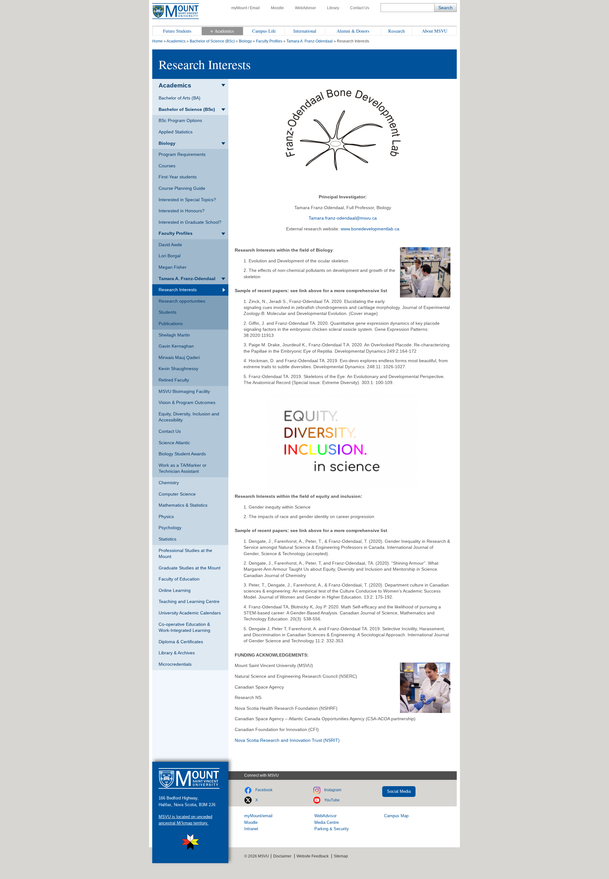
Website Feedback (313, 856)
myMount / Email (245, 8)
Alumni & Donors (353, 31)
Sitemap (341, 856)
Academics (224, 31)
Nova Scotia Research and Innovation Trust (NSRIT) (287, 740)
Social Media (399, 791)
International (304, 31)
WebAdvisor (305, 8)
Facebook (263, 790)
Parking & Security (331, 828)
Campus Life (264, 31)
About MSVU (434, 31)
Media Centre (326, 822)
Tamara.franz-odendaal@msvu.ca (343, 218)
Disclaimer (282, 856)
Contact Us (359, 8)
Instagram (332, 790)
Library (333, 8)
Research (396, 31)
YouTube (332, 800)
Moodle (277, 8)
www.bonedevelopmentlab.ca (370, 228)
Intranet (251, 828)
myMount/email (258, 815)
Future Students (177, 31)
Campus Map (396, 815)
